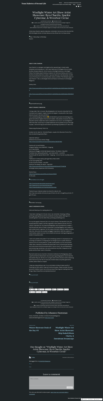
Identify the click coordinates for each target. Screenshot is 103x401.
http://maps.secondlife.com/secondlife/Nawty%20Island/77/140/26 (47, 166)
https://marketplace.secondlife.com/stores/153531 (43, 174)
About (60, 2)
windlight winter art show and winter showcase (51, 24)
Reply (30, 366)
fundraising (42, 26)
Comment (70, 387)
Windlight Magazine (44, 361)
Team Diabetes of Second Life (34, 3)
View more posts (49, 317)
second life (40, 22)
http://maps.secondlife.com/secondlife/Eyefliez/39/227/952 (45, 141)
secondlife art (66, 26)
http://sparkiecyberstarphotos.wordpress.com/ (42, 183)
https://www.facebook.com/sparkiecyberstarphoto (42, 187)
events (36, 22)
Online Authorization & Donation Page (62, 4)
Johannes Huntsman (46, 21)
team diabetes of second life (54, 22)
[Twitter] (77, 6)
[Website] (80, 6)
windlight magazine (65, 22)
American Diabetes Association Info (72, 2)
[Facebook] (79, 6)
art (33, 22)
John (33, 357)
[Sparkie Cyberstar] (36, 179)
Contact (79, 4)
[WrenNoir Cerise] (33, 275)
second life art (54, 26)
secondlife (45, 22)
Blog (74, 4)
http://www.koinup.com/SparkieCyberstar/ (40, 185)
